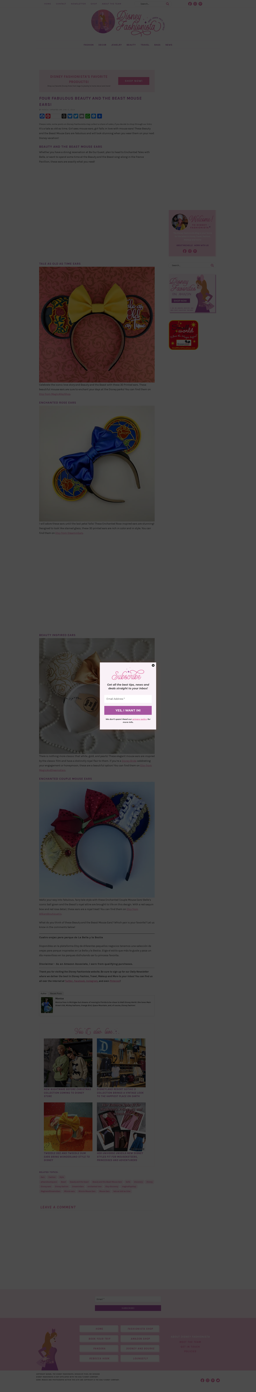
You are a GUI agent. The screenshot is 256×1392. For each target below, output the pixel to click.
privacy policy (139, 719)
